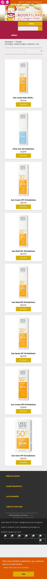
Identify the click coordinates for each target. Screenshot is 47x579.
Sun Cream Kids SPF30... (23, 98)
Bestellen (23, 104)
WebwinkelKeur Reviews (18, 515)
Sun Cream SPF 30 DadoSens (23, 200)
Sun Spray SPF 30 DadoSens (23, 353)
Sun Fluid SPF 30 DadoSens (23, 302)
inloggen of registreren (33, 2)
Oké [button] (23, 574)
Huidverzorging (19, 44)
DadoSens (31, 44)
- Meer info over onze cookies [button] (16, 568)
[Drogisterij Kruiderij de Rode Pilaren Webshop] (25, 19)
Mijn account (13, 476)
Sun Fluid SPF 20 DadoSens (23, 251)
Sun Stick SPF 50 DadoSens (23, 456)
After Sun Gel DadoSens (23, 149)
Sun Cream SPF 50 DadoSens (23, 405)
